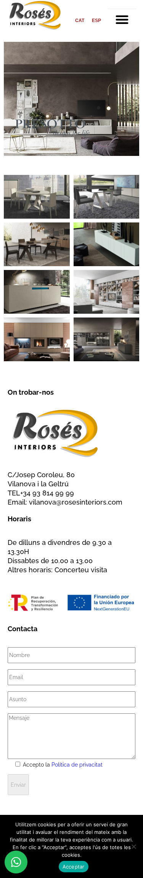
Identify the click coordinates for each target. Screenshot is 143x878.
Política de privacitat (77, 765)
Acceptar (74, 867)
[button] (122, 19)
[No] (133, 846)
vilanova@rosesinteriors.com (75, 502)
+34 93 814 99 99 (47, 493)
